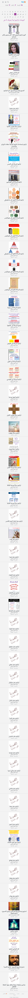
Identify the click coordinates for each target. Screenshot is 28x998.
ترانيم (13, 5)
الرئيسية (19, 5)
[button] (5, 2)
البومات (6, 5)
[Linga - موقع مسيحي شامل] (23, 2)
